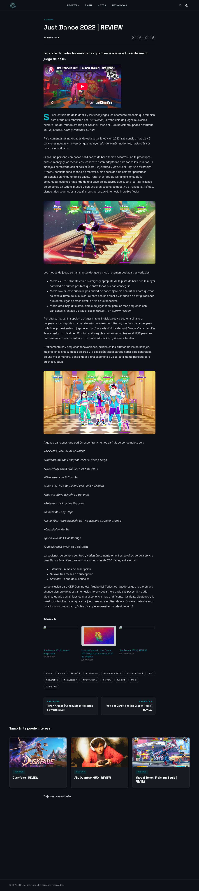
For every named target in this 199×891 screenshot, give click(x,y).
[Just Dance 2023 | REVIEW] (136, 636)
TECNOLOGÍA (119, 5)
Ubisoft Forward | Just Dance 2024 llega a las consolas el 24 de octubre (97, 653)
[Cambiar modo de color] (187, 5)
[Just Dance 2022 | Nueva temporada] (61, 636)
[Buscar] (180, 5)
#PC (151, 673)
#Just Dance (92, 673)
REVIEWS (72, 5)
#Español (75, 673)
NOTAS (102, 5)
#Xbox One (51, 686)
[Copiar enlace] (152, 37)
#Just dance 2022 (112, 673)
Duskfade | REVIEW (25, 777)
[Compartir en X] (133, 37)
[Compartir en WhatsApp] (146, 37)
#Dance (61, 673)
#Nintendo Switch (135, 673)
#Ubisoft (121, 680)
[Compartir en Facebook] (139, 37)
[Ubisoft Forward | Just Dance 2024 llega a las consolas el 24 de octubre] (98, 636)
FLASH (88, 5)
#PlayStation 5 (90, 680)
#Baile (49, 673)
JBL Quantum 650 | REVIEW (92, 777)
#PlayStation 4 (70, 680)
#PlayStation (52, 680)
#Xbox (134, 680)
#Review (107, 680)
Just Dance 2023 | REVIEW (133, 650)
